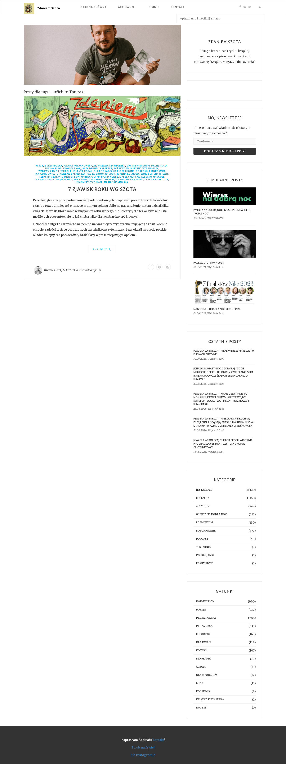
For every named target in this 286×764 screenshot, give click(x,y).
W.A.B (39, 166)
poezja (201, 609)
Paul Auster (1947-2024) (208, 263)
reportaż (203, 634)
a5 (94, 166)
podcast (202, 538)
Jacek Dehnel (90, 168)
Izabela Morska (129, 177)
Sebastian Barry (50, 177)
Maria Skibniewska (116, 182)
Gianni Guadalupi (47, 179)
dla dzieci (203, 642)
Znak (77, 168)
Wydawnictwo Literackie (55, 171)
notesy (201, 707)
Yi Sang (120, 179)
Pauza (91, 174)
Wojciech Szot (52, 270)
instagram (204, 489)
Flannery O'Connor (89, 182)
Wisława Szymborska (111, 166)
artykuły (95, 270)
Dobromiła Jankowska (150, 171)
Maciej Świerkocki (138, 166)
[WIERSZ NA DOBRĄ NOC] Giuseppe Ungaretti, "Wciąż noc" (221, 211)
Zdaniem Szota (48, 8)
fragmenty (204, 563)
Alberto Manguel (153, 177)
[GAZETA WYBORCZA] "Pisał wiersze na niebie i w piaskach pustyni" (223, 352)
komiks (201, 650)
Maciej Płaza (159, 166)
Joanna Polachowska (77, 166)
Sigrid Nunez (109, 177)
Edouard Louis (106, 174)
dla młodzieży (207, 674)
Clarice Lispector (156, 179)
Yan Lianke (81, 179)
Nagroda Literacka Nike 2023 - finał (217, 309)
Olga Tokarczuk (105, 171)
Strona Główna (94, 7)
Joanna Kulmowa (128, 174)
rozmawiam (204, 522)
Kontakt (178, 7)
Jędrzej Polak (53, 166)
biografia (203, 658)
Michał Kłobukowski (59, 168)
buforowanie (206, 530)
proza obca (204, 625)
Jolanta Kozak (83, 171)
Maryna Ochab (90, 177)
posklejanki (205, 555)
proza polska (206, 617)
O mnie (153, 7)
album (201, 666)
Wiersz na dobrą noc (211, 514)
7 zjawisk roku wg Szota (102, 189)
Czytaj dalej (102, 249)
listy (200, 683)
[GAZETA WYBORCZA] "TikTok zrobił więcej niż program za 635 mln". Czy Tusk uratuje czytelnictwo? (222, 443)
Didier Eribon (71, 177)
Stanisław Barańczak (71, 174)
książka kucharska (210, 699)
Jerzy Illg (66, 179)
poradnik (203, 691)
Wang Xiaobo (134, 179)
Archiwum (126, 7)
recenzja (202, 497)
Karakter (106, 168)
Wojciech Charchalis (155, 174)
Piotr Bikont (125, 171)
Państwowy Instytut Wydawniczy (135, 168)
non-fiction (205, 601)
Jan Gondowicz (45, 174)
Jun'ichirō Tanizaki (101, 179)
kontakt (158, 740)
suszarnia (203, 546)
